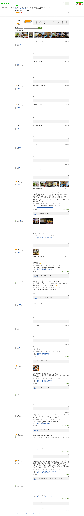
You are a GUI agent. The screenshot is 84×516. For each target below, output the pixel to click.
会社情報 (18, 513)
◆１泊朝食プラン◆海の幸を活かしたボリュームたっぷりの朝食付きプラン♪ (46, 380)
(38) (34, 14)
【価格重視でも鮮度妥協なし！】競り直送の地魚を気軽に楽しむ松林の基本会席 (46, 471)
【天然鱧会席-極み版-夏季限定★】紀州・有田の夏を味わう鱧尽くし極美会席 (46, 237)
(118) (45, 14)
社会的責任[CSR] (28, 513)
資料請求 (38, 513)
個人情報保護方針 (22, 513)
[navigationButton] (68, 35)
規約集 (36, 513)
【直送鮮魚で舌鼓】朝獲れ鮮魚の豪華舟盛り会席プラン (43, 353)
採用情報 (32, 513)
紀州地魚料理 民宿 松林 (22, 10)
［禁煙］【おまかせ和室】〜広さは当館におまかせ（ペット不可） (45, 170)
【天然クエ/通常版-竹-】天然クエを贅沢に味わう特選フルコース (44, 169)
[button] (19, 35)
